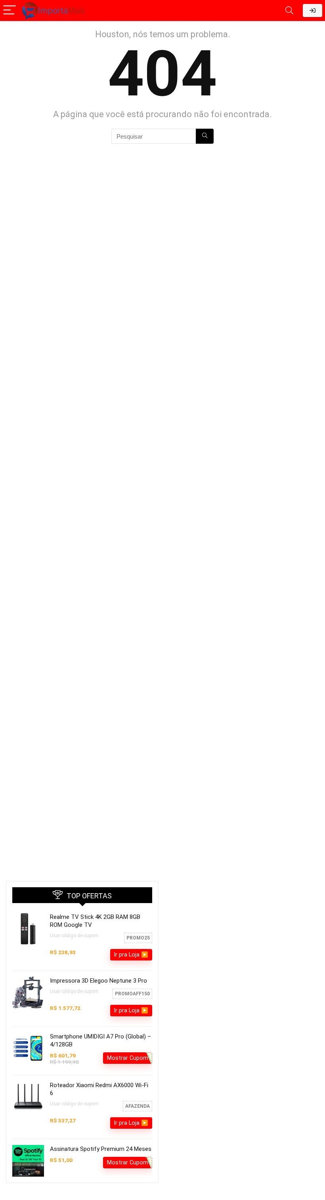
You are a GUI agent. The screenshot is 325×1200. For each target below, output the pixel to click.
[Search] (289, 10)
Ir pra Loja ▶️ (131, 954)
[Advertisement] (242, 936)
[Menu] (9, 10)
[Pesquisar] (205, 136)
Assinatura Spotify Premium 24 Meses (100, 1148)
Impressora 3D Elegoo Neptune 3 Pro (98, 980)
